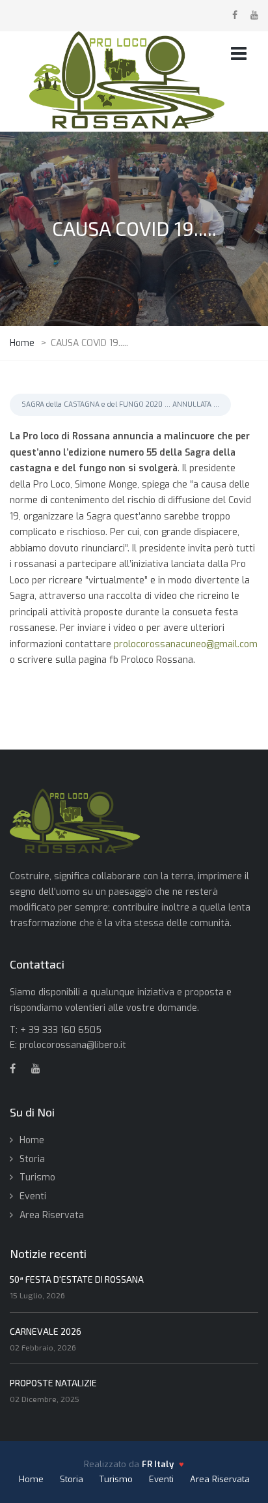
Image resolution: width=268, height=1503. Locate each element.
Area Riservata (52, 1215)
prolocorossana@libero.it (73, 1045)
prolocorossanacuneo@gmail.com (186, 644)
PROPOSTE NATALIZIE (53, 1382)
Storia (32, 1159)
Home (32, 1140)
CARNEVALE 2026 (45, 1331)
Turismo (37, 1177)
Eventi (33, 1196)
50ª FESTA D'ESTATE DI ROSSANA (77, 1279)
